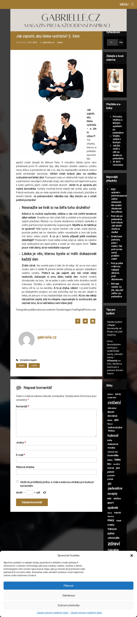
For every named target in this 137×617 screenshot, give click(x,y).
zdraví (114, 544)
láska (21, 365)
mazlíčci (116, 464)
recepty (112, 494)
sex (109, 498)
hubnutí (113, 436)
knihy (109, 440)
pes (118, 467)
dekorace (112, 408)
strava (109, 513)
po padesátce (115, 486)
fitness (110, 424)
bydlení (110, 394)
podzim (111, 475)
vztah (34, 365)
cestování (112, 397)
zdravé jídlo (114, 537)
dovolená (112, 415)
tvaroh (117, 512)
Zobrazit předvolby (69, 605)
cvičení (114, 402)
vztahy (110, 524)
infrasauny (112, 360)
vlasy (110, 520)
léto (109, 463)
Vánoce (112, 529)
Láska (59, 42)
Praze (111, 325)
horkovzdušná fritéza (115, 429)
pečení (110, 471)
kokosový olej (113, 452)
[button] (131, 555)
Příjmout (68, 585)
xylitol (111, 533)
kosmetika (113, 455)
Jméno (21, 442)
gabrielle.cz (48, 42)
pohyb (110, 479)
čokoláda (113, 550)
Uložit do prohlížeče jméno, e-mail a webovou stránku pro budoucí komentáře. (57, 484)
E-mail (20, 454)
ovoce (110, 467)
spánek (113, 508)
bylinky (118, 394)
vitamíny (110, 516)
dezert (110, 411)
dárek (109, 420)
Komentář (22, 406)
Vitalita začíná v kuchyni (117, 139)
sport (110, 502)
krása (109, 460)
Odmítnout (68, 595)
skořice (117, 498)
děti (116, 419)
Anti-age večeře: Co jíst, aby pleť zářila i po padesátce (117, 290)
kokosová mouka (113, 446)
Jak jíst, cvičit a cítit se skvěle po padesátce (118, 152)
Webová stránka (25, 467)
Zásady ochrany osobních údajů (52, 612)
